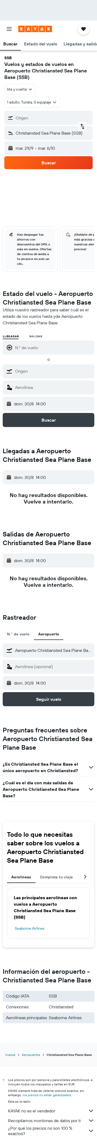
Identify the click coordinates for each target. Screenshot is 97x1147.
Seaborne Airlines (29, 928)
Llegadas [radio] (11, 336)
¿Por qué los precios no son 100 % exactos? (40, 1130)
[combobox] (53, 371)
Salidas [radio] (35, 336)
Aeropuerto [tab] (48, 634)
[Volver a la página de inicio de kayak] (35, 29)
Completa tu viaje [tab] (56, 877)
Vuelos (10, 1055)
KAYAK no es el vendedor (31, 1110)
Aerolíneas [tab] (21, 877)
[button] (9, 29)
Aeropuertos (31, 1055)
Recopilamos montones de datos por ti (44, 1120)
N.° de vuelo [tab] (18, 634)
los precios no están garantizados (47, 1095)
